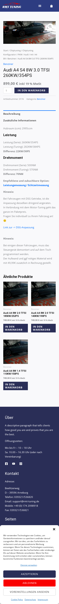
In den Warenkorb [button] (13, 328)
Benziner (12, 58)
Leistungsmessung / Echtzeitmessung (26, 185)
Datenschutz (30, 599)
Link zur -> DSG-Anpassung (18, 227)
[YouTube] (13, 463)
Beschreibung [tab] (11, 113)
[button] (54, 529)
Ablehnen (30, 583)
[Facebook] (6, 463)
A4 (31, 54)
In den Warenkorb (31, 90)
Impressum (43, 599)
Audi (26, 54)
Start (5, 50)
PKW (20, 54)
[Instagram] (20, 463)
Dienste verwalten (28, 565)
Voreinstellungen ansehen (29, 591)
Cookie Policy (17, 599)
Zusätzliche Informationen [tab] (19, 120)
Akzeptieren (29, 574)
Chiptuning (15, 50)
